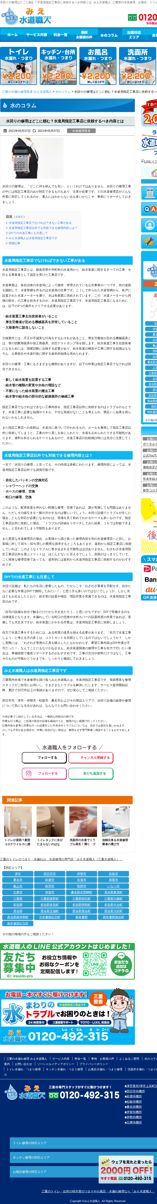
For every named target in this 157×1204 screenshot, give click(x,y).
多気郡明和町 (81, 904)
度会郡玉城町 (49, 911)
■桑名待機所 (133, 1106)
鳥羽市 (49, 886)
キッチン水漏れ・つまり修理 (64, 1069)
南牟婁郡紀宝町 (18, 923)
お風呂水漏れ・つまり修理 (105, 1069)
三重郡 (17, 898)
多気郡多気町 (49, 904)
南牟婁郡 (81, 917)
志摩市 (17, 892)
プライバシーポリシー (94, 1064)
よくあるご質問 (129, 1058)
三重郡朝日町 (81, 898)
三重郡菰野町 (49, 898)
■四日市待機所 (135, 1091)
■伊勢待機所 (133, 1117)
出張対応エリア (134, 34)
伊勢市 (81, 873)
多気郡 (17, 904)
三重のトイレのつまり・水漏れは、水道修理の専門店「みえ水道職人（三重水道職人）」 (61, 859)
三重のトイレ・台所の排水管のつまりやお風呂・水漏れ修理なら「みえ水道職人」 (98, 1191)
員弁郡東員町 (113, 892)
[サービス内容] (29, 34)
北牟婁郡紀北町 (50, 917)
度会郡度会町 (81, 911)
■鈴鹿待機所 (133, 1096)
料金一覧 (61, 34)
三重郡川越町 (113, 898)
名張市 (81, 880)
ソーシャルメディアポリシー (55, 1064)
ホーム (12, 34)
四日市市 (50, 873)
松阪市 (113, 873)
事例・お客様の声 (85, 34)
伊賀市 (49, 892)
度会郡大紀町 (113, 911)
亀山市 (17, 886)
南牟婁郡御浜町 (113, 917)
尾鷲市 (113, 880)
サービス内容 (36, 34)
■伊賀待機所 (133, 1112)
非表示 (19, 216)
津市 (18, 873)
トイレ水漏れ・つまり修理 (23, 1069)
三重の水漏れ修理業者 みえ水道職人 (27, 91)
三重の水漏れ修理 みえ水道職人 (26, 1058)
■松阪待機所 (133, 1101)
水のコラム (110, 34)
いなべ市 (113, 886)
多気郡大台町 (113, 904)
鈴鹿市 (49, 880)
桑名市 (17, 880)
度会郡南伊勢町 (18, 917)
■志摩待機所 (133, 1122)
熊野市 (81, 886)
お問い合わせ (23, 1064)
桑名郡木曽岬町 (81, 892)
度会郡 (17, 911)
